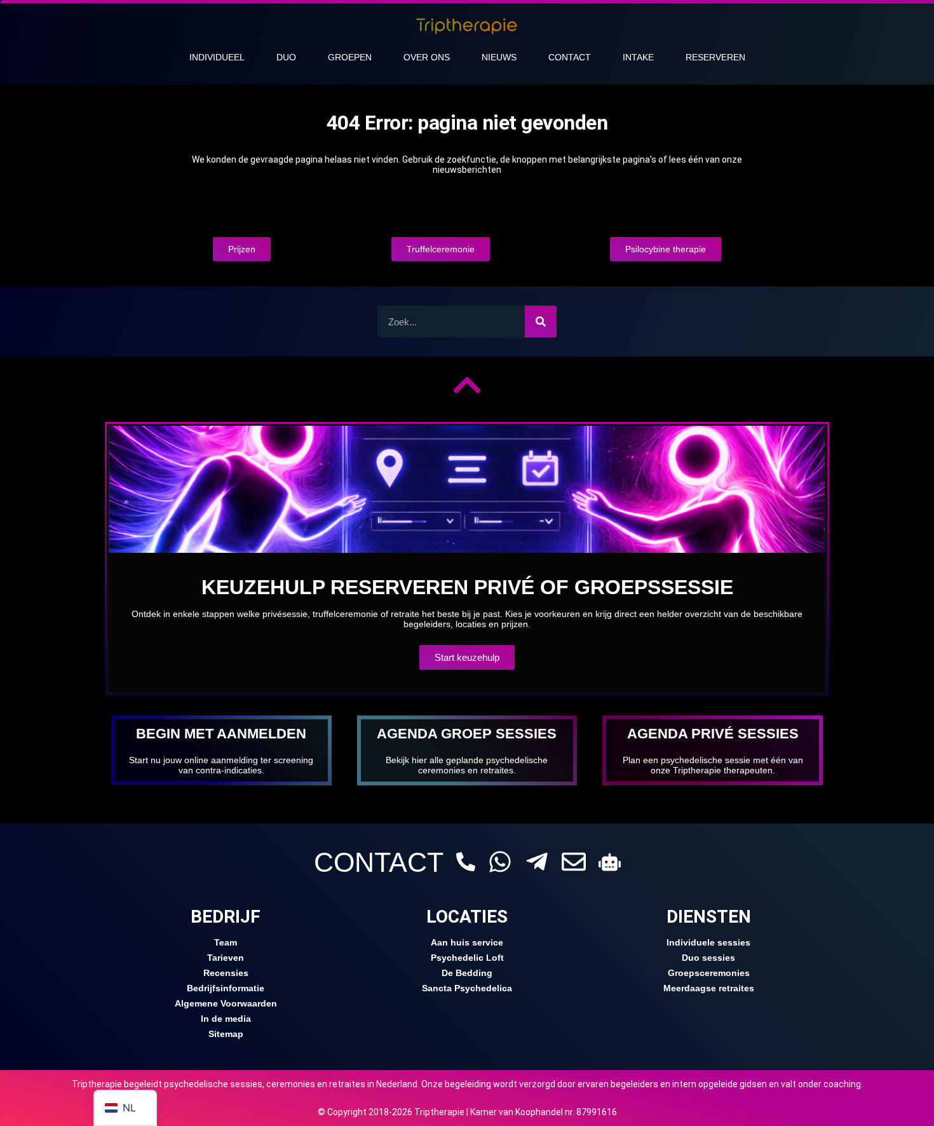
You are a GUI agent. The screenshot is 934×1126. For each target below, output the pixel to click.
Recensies (225, 973)
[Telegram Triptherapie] (537, 862)
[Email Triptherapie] (574, 862)
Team (225, 942)
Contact (569, 57)
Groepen (350, 57)
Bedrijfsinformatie (225, 988)
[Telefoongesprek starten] (465, 861)
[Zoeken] (541, 321)
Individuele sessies (708, 942)
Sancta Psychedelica (467, 988)
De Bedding (467, 973)
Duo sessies (708, 958)
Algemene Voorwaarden (226, 1003)
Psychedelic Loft (467, 958)
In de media (226, 1019)
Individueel (217, 57)
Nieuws (499, 57)
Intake (638, 57)
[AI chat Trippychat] (610, 862)
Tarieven (225, 958)
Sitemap (225, 1034)
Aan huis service (467, 942)
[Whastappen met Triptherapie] (500, 862)
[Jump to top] (467, 385)
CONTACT (378, 862)
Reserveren (715, 57)
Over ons (426, 57)
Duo (286, 57)
